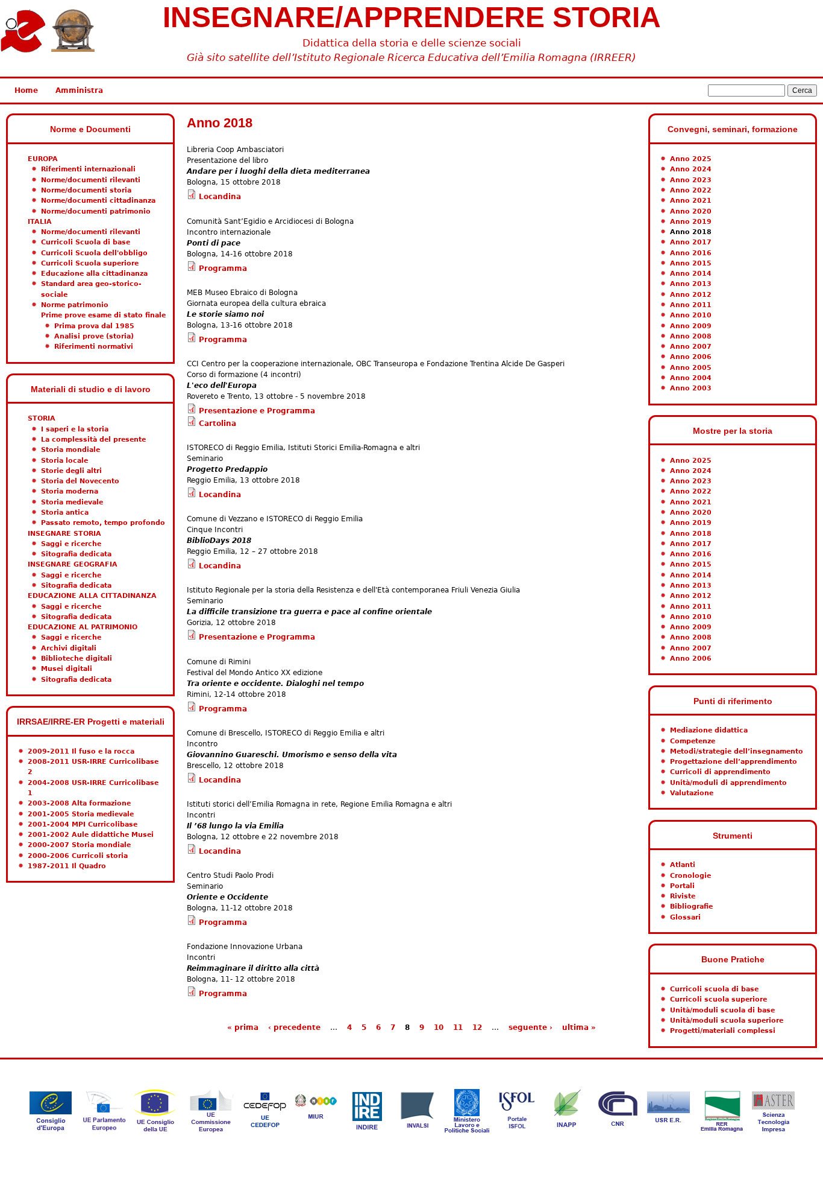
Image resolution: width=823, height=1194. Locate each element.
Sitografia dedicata (76, 554)
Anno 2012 (691, 295)
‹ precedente (294, 1027)
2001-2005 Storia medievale (81, 814)
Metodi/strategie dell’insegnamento (736, 751)
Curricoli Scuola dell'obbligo (94, 253)
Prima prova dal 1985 (94, 326)
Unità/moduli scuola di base (722, 1010)
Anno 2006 (691, 357)
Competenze (692, 741)
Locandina (220, 196)
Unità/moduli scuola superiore (726, 1020)
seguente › (530, 1027)
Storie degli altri (71, 471)
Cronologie (690, 876)
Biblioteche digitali (76, 658)
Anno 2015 (691, 263)
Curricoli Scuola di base (85, 242)
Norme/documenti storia (86, 190)
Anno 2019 (691, 222)
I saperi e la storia (74, 429)
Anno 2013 (691, 284)
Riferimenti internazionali (88, 169)
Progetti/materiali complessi (722, 1031)
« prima (242, 1027)
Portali (682, 886)
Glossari (685, 917)
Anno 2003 (691, 388)
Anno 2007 (691, 347)
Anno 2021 (691, 201)
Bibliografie (691, 906)
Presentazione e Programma (257, 411)
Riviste (682, 896)
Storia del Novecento (80, 481)
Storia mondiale (70, 450)
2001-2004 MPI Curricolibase (82, 824)
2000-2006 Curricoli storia (78, 856)
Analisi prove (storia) (94, 336)
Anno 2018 (691, 232)
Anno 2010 (691, 315)
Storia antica (65, 512)
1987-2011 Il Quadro (67, 866)
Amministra (79, 90)
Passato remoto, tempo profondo (103, 523)
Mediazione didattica (709, 730)
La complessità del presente (93, 439)
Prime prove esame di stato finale (103, 315)
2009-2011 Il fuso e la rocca (81, 751)
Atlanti (682, 865)
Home (26, 90)
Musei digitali (66, 669)
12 (477, 1027)
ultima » (579, 1027)
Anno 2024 (691, 169)
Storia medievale (72, 502)
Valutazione (691, 793)
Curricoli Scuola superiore (90, 263)
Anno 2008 (691, 336)
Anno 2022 (691, 190)
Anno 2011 (691, 305)
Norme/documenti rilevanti (90, 180)
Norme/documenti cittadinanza (98, 201)
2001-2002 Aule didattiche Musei (91, 835)
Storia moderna (69, 491)
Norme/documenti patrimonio (96, 211)
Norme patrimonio (74, 305)
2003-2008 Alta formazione (79, 803)
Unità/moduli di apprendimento (728, 783)
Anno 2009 (691, 326)
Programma (223, 268)
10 (438, 1027)
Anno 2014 (691, 274)
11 (458, 1027)
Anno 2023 (691, 180)
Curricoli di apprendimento (720, 772)
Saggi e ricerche (71, 544)
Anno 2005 (691, 368)
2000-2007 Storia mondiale (79, 845)
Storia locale (64, 461)
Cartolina (217, 423)
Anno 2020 (691, 211)
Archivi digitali (68, 648)
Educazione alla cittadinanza (94, 274)
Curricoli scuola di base (714, 989)
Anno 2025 (691, 159)
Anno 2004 (691, 378)
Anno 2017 (691, 242)
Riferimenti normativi (93, 347)
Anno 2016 (691, 253)
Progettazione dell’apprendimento (733, 762)
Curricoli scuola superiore (718, 999)
